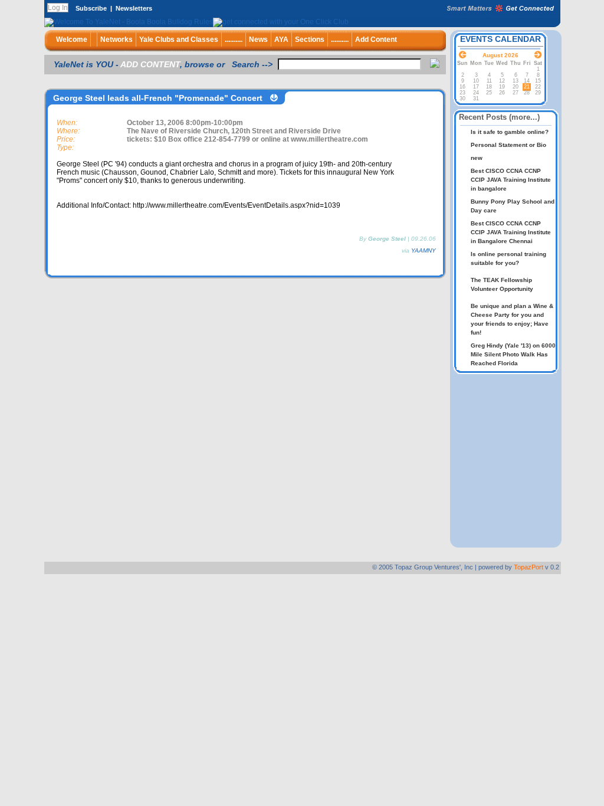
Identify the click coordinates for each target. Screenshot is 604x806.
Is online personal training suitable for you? (508, 258)
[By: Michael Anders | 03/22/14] (508, 271)
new (476, 158)
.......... (233, 39)
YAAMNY (423, 250)
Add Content (376, 39)
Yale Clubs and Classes (178, 39)
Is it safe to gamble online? (510, 132)
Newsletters (134, 8)
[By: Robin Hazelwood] (508, 297)
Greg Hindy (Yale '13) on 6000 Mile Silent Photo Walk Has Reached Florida (513, 354)
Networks (116, 39)
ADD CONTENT (150, 64)
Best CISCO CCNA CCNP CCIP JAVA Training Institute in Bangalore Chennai (511, 232)
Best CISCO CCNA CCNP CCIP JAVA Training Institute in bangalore (511, 180)
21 (527, 87)
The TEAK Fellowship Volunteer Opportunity (502, 284)
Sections (309, 39)
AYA (281, 39)
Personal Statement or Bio (508, 145)
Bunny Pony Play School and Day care (512, 206)
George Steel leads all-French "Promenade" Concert (157, 98)
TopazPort (528, 567)
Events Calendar (500, 39)
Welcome (71, 39)
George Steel (387, 238)
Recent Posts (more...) (499, 117)
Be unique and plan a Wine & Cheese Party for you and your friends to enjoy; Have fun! (512, 319)
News (258, 39)
